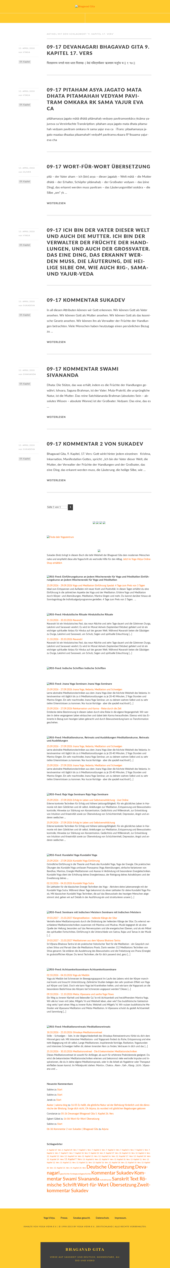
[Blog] (100, 523)
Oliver (27, 172)
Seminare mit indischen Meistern (121, 912)
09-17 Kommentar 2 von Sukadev (95, 444)
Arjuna (105, 1129)
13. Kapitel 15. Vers (84, 1163)
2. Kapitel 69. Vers (69, 1150)
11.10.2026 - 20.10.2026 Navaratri (64, 620)
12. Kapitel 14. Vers (72, 1156)
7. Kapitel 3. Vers (113, 1150)
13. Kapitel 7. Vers (73, 1159)
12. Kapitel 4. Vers (142, 1153)
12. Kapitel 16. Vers (106, 1156)
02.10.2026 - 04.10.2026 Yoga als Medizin (68, 975)
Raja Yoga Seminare (97, 794)
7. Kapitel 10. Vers (80, 1153)
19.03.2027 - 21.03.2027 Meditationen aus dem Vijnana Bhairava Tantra (83, 941)
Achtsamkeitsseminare (102, 969)
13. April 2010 (27, 48)
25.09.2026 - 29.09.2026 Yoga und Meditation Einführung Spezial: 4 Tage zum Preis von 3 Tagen (96, 586)
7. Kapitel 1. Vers (84, 1150)
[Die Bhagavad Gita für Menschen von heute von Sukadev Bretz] (99, 551)
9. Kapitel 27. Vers (111, 1153)
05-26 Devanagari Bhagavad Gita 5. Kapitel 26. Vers (87, 1114)
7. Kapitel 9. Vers (66, 1153)
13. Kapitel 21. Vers (62, 1168)
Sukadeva (29, 305)
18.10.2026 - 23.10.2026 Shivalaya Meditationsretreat (74, 1032)
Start (59, 1090)
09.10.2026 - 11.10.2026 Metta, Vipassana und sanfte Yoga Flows (80, 994)
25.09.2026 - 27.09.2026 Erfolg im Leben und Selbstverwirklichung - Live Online (87, 800)
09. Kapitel (25, 62)
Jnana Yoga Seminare (99, 684)
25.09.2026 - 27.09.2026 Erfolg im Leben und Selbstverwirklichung (81, 823)
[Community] (104, 523)
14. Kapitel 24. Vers (78, 1168)
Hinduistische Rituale (100, 614)
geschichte (65, 1174)
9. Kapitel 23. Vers (96, 1153)
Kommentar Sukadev (112, 1173)
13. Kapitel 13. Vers (68, 1163)
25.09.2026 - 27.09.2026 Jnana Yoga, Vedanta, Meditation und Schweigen (84, 689)
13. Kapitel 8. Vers (90, 1159)
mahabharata (105, 1180)
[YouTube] (97, 523)
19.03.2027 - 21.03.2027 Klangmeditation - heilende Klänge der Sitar (82, 918)
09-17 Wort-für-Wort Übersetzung (98, 166)
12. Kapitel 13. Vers (55, 1156)
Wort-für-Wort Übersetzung (106, 1184)
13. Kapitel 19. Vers (133, 1163)
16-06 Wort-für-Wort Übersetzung (81, 1119)
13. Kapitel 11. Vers (138, 1159)
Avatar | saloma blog (57, 1105)
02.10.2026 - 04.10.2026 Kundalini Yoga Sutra (70, 883)
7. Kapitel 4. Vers (127, 1150)
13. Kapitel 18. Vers (117, 1163)
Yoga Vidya (49, 1218)
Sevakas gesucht (81, 1218)
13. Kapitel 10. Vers (122, 1159)
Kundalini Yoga (88, 855)
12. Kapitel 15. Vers (90, 1156)
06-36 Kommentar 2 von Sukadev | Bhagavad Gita (72, 1129)
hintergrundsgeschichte (80, 1174)
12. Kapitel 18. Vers (141, 1156)
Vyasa (26, 52)
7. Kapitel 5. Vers (141, 1150)
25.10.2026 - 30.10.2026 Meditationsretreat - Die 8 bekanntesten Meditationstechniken (92, 1051)
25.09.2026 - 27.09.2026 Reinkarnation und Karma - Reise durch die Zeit (84, 709)
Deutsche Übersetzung (110, 1167)
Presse (64, 1218)
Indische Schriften (95, 668)
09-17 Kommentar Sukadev (86, 300)
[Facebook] (94, 523)
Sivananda (29, 374)
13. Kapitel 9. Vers (106, 1159)
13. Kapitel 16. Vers (100, 1163)
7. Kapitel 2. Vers (98, 1150)
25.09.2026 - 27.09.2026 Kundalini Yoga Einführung (73, 861)
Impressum (120, 1218)
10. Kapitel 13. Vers (127, 1153)
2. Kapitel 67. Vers (54, 1150)
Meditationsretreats (98, 1026)
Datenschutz (102, 1218)
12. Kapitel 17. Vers (124, 1156)
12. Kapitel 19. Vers (55, 1159)
